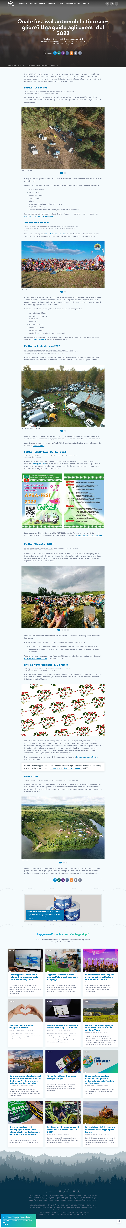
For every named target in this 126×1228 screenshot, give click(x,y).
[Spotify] (60, 1191)
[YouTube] (74, 1191)
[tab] (61, 173)
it (116, 4)
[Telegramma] (65, 1191)
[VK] (69, 1191)
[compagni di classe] (78, 1191)
